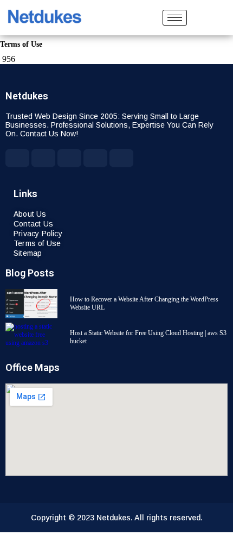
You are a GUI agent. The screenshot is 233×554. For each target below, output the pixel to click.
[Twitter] (69, 158)
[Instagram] (121, 158)
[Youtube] (43, 158)
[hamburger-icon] (175, 18)
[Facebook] (17, 158)
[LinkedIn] (95, 158)
